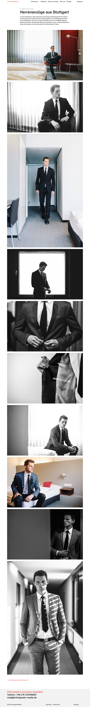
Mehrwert (44, 1)
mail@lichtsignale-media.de (22, 697)
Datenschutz (56, 704)
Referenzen (34, 1)
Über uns (62, 1)
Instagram (80, 1)
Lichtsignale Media (12, 1)
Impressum (49, 704)
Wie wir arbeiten (53, 1)
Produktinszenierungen (27, 9)
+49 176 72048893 (26, 694)
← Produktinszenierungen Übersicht (17, 680)
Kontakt (69, 1)
